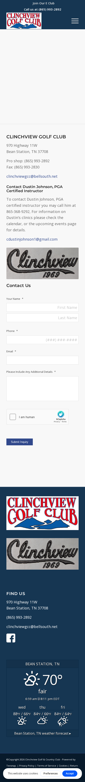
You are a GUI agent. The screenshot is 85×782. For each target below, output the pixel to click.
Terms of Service (46, 765)
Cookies (63, 765)
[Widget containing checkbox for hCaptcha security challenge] (37, 417)
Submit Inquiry (19, 441)
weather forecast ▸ (42, 733)
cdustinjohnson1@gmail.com (32, 239)
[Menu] (73, 21)
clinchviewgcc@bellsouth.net (32, 176)
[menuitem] (44, 3)
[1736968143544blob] (35, 21)
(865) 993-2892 (50, 9)
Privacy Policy (26, 765)
